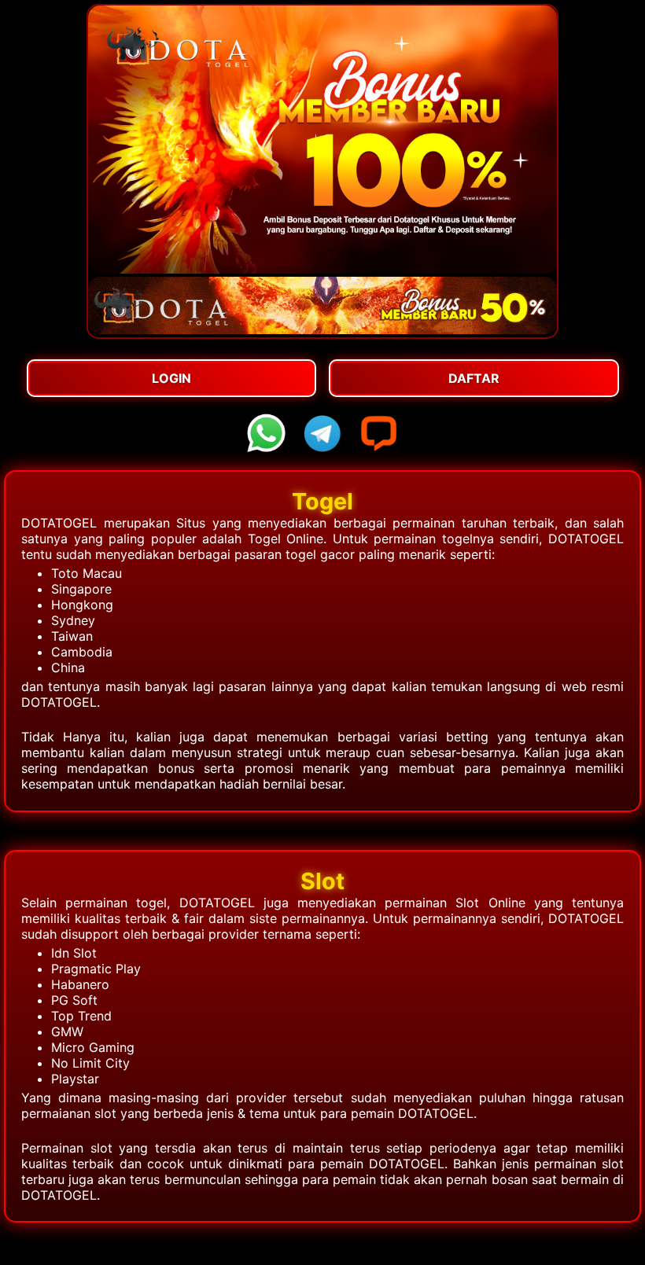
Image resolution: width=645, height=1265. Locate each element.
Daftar (473, 378)
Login (171, 378)
